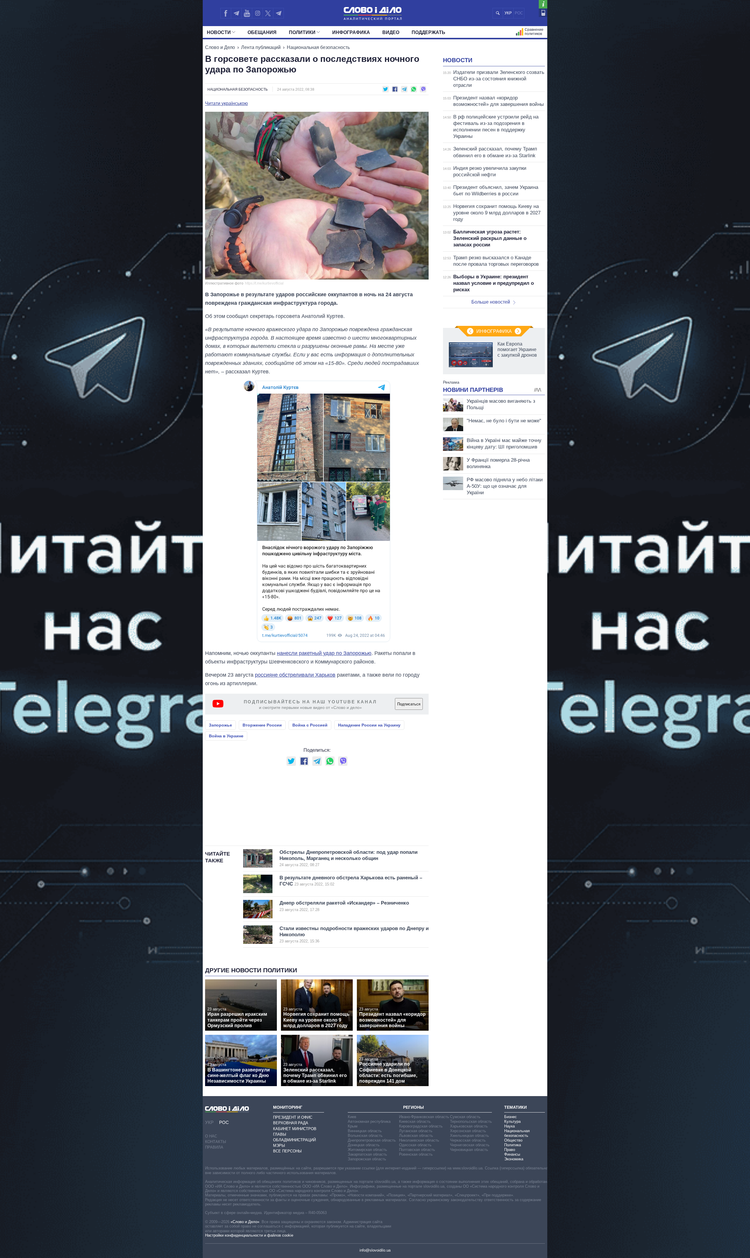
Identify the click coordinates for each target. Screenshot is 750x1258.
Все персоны (287, 1151)
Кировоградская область (421, 1126)
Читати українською (226, 103)
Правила (214, 1147)
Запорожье (220, 725)
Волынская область (365, 1135)
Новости (219, 32)
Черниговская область (470, 1145)
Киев (352, 1117)
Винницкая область (365, 1131)
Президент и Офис (292, 1117)
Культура (512, 1121)
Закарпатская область (367, 1154)
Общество (513, 1140)
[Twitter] (267, 13)
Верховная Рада (290, 1123)
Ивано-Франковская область (424, 1117)
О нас (211, 1136)
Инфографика (351, 32)
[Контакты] (543, 13)
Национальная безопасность (318, 47)
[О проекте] (543, 4)
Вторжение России (262, 725)
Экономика (513, 1159)
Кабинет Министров (294, 1129)
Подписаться (408, 704)
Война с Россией (310, 725)
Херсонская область (468, 1131)
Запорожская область (367, 1159)
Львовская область (416, 1135)
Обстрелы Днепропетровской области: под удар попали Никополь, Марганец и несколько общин (348, 858)
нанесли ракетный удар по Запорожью (324, 653)
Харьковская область (469, 1126)
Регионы (413, 1107)
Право (509, 1149)
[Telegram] (236, 13)
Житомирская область (367, 1149)
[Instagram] (257, 13)
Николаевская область (419, 1140)
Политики (302, 32)
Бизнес (510, 1117)
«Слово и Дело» (245, 1222)
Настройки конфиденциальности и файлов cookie (249, 1235)
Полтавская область (417, 1149)
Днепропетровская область (372, 1140)
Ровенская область (416, 1154)
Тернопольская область (471, 1121)
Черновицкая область (469, 1149)
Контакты (215, 1142)
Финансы (512, 1154)
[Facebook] (225, 13)
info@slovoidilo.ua (375, 1250)
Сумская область (465, 1117)
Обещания (262, 32)
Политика (512, 1145)
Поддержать (428, 32)
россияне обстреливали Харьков (295, 675)
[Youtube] (246, 13)
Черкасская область (468, 1140)
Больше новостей (490, 301)
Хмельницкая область (469, 1135)
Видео (390, 32)
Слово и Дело (220, 47)
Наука (509, 1126)
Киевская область (415, 1121)
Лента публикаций (261, 47)
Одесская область (415, 1145)
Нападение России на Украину (369, 725)
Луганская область (415, 1131)
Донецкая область (364, 1145)
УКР (508, 13)
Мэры (279, 1145)
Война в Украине (226, 736)
